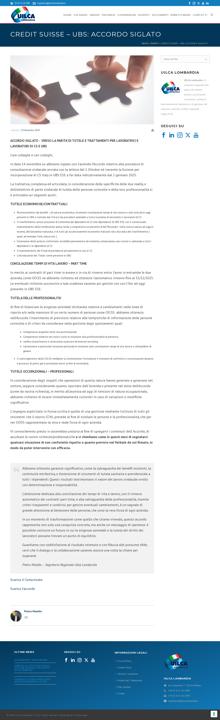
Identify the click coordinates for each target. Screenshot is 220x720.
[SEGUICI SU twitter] (86, 660)
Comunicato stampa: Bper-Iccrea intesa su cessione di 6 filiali (32, 680)
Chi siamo (80, 15)
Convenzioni (126, 15)
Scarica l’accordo (23, 588)
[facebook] (163, 135)
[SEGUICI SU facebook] (66, 660)
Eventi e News (180, 15)
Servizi (95, 15)
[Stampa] (152, 130)
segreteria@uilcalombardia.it (51, 3)
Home (67, 15)
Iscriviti (144, 15)
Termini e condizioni (128, 673)
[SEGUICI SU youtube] (93, 660)
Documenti (160, 15)
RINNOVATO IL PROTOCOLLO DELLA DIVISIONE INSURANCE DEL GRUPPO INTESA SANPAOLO (32, 667)
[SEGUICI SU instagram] (80, 660)
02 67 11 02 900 (22, 3)
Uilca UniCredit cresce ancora (30, 660)
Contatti (200, 15)
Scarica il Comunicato (26, 579)
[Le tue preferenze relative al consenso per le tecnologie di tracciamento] (214, 714)
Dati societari (124, 687)
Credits (121, 693)
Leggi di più (167, 113)
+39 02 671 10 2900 (179, 690)
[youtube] (196, 135)
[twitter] (188, 135)
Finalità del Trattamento (130, 680)
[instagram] (180, 135)
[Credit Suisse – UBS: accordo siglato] (82, 89)
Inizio (145, 43)
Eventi (155, 43)
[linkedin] (171, 135)
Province (108, 15)
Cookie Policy (124, 667)
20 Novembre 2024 (30, 130)
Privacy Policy (124, 661)
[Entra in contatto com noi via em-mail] (26, 617)
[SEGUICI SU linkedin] (73, 660)
